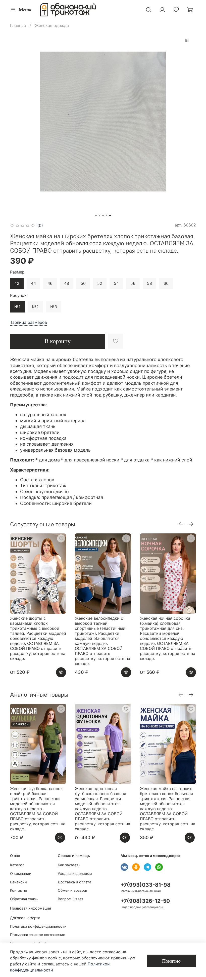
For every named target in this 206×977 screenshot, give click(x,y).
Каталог (17, 865)
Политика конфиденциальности (38, 926)
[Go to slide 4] (106, 215)
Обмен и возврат (73, 890)
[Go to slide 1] (96, 215)
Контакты (18, 890)
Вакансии (18, 882)
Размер (17, 272)
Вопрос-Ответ (70, 899)
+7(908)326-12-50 (145, 901)
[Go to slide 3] (103, 215)
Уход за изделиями (75, 873)
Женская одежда (52, 25)
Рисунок (18, 295)
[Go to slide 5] (110, 215)
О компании (20, 873)
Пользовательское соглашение (37, 934)
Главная (18, 25)
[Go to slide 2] (99, 215)
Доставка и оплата (74, 882)
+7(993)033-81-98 (146, 885)
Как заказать (69, 865)
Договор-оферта (25, 918)
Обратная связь (24, 899)
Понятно (171, 961)
